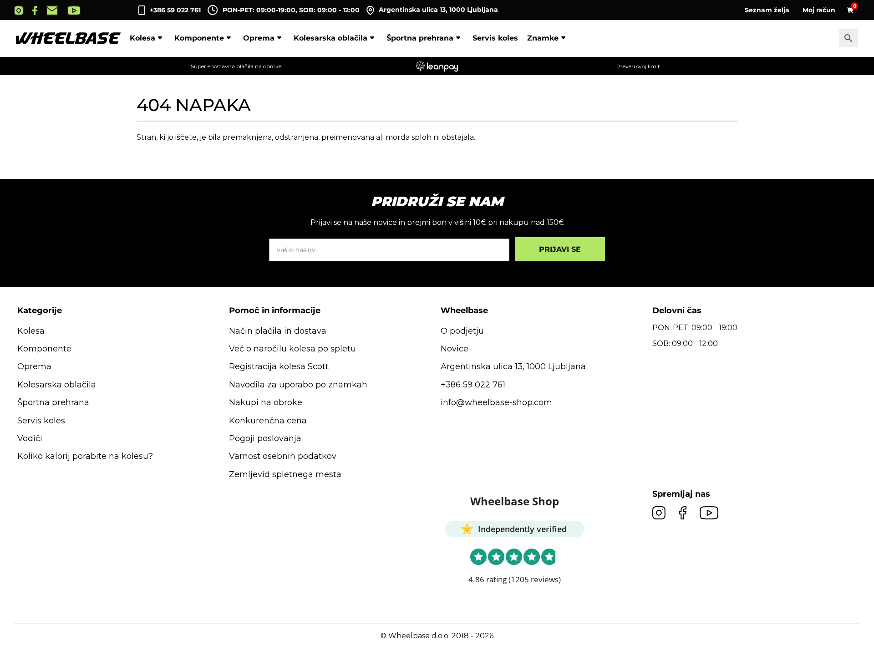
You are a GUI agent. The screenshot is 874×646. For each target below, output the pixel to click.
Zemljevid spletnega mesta (285, 474)
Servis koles (495, 38)
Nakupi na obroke (265, 402)
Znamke (543, 38)
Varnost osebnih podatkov (282, 456)
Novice (454, 349)
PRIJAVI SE (560, 249)
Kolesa (142, 38)
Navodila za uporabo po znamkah (298, 385)
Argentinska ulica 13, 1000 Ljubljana (438, 9)
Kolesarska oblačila (330, 38)
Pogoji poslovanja (265, 438)
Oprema (258, 38)
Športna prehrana (419, 38)
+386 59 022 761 (175, 10)
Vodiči (29, 438)
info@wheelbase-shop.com (496, 402)
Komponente (199, 38)
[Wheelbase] (68, 38)
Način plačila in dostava (277, 331)
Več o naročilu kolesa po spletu (292, 349)
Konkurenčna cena (268, 421)
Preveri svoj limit (638, 66)
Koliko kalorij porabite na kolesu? (85, 456)
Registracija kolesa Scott (279, 366)
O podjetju (462, 331)
